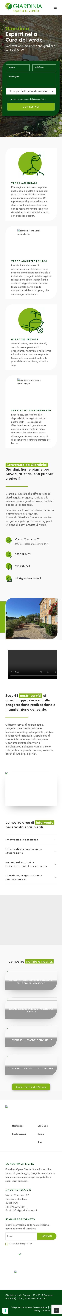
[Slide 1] (29, 133)
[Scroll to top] (56, 1310)
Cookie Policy (50, 1310)
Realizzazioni (19, 1134)
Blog (39, 1142)
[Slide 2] (32, 133)
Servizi (40, 1134)
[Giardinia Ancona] (23, 8)
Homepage (18, 1125)
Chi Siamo (42, 1125)
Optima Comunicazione (36, 1307)
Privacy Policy (40, 99)
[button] (55, 7)
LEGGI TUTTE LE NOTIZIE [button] (31, 1086)
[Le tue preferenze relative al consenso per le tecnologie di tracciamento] (5, 1311)
